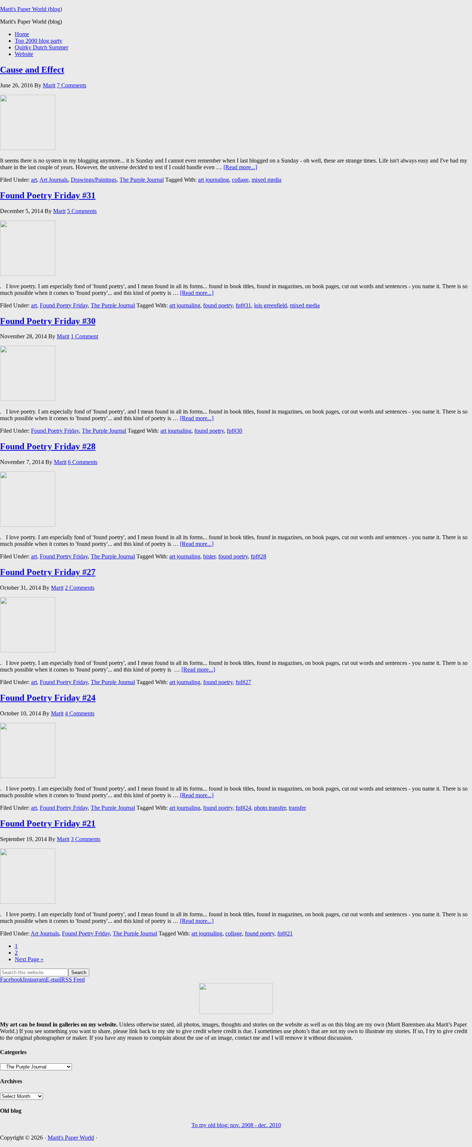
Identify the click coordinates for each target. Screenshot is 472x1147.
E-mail (53, 979)
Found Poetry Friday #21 (48, 823)
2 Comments (79, 588)
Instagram (34, 979)
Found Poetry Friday (64, 305)
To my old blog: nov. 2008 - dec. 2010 (236, 1125)
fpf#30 (234, 431)
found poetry (218, 305)
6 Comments (82, 462)
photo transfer (270, 808)
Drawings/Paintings (94, 180)
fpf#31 (243, 305)
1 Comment (84, 336)
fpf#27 (243, 682)
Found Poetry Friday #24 (48, 698)
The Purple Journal (141, 180)
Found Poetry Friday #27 (48, 572)
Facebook (11, 979)
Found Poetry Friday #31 (48, 195)
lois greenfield (270, 305)
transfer (297, 808)
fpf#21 (285, 933)
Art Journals (53, 180)
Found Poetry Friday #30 (48, 321)
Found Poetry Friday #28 (48, 446)
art (34, 180)
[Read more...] (240, 167)
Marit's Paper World (71, 1137)
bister (209, 556)
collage (240, 180)
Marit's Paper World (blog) (31, 9)
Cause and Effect (32, 69)
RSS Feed (73, 979)
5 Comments (82, 211)
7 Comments (71, 85)
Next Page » (29, 959)
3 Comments (85, 839)
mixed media (266, 180)
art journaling (213, 180)
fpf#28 (258, 556)
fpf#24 (243, 808)
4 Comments (79, 713)
